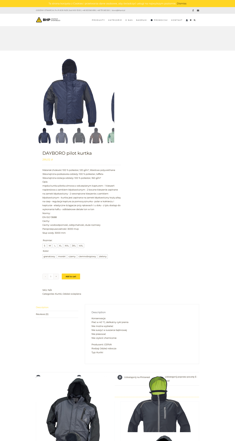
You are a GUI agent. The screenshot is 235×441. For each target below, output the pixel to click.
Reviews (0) (42, 314)
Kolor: (46, 251)
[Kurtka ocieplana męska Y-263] (75, 416)
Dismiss (181, 3)
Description (42, 307)
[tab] (57, 307)
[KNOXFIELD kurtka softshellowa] (159, 416)
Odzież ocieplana (72, 294)
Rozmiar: (47, 240)
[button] (195, 20)
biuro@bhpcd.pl (118, 10)
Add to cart (71, 276)
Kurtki (58, 294)
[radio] (45, 246)
